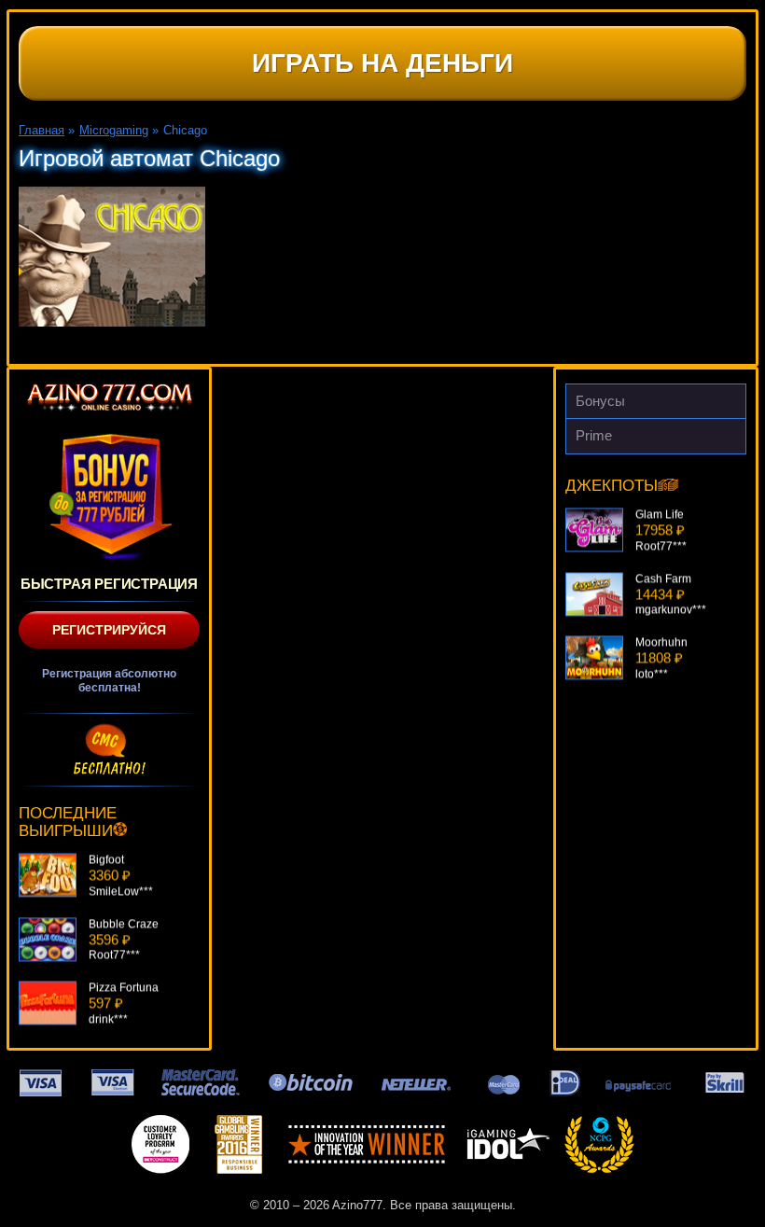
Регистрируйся (109, 629)
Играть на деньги (382, 63)
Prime (594, 435)
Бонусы (600, 401)
